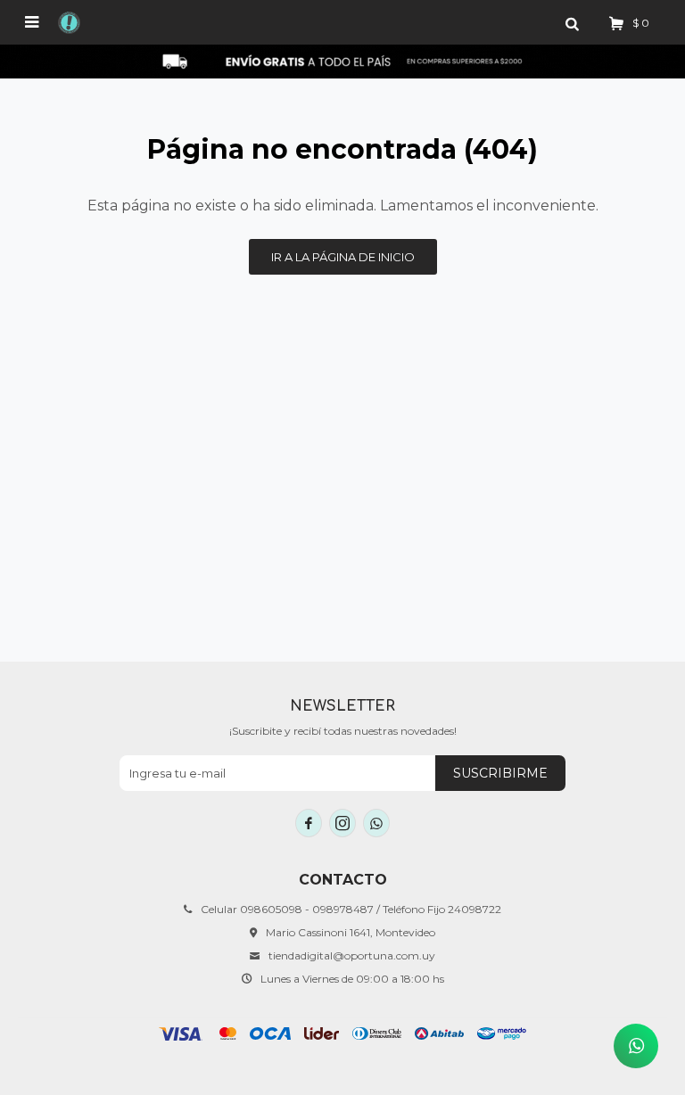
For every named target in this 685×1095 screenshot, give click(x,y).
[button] (571, 22)
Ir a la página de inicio (343, 257)
